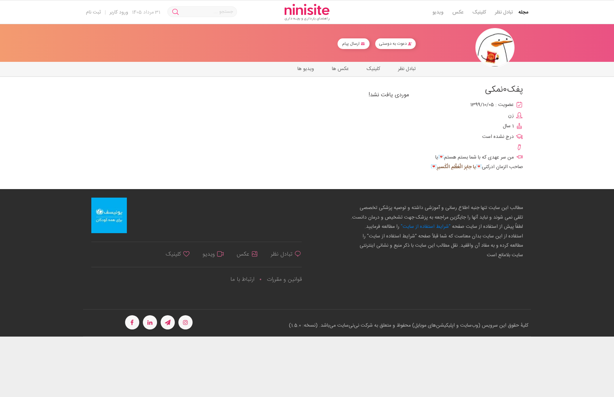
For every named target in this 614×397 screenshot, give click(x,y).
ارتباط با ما (242, 279)
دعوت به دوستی (393, 43)
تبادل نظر (504, 12)
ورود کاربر (118, 12)
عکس (457, 12)
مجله (523, 12)
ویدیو (437, 12)
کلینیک (479, 12)
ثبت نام (93, 12)
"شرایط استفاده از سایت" (425, 226)
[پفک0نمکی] (495, 48)
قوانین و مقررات (284, 279)
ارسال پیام (351, 43)
